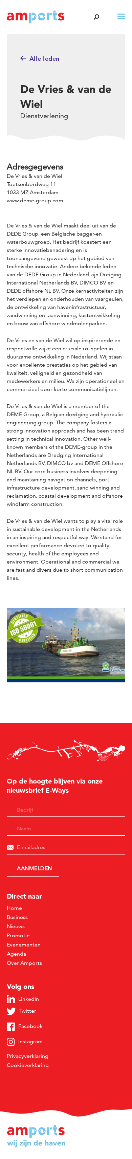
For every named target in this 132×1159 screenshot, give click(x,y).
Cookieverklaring (28, 1065)
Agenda (16, 954)
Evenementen (24, 944)
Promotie (18, 935)
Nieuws (16, 926)
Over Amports (24, 963)
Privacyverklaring (27, 1056)
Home (14, 908)
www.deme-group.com (35, 200)
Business (17, 917)
